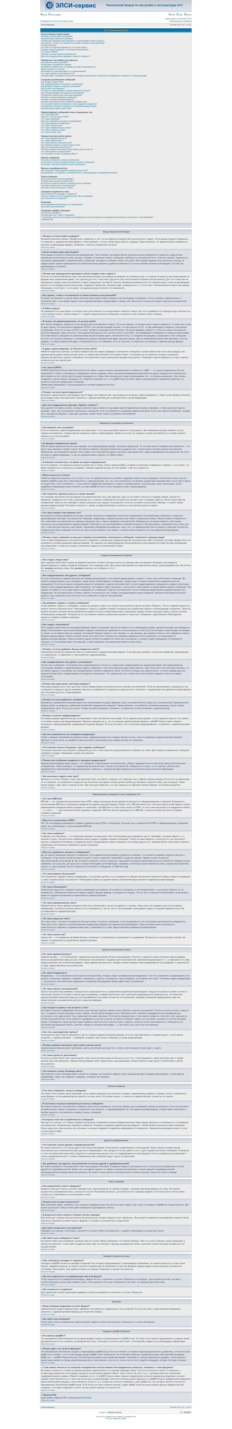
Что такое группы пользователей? (56, 143)
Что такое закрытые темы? (53, 130)
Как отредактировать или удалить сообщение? (62, 84)
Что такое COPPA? (49, 52)
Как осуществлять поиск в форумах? (57, 179)
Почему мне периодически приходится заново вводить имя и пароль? (72, 41)
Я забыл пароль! (48, 45)
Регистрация (55, 15)
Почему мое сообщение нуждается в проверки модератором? (69, 106)
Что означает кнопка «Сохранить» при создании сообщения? (69, 104)
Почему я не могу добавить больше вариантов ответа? (66, 91)
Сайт (173, 15)
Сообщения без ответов (49, 21)
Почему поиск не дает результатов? (57, 181)
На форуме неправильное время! (56, 65)
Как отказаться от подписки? (54, 198)
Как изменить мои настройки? (54, 62)
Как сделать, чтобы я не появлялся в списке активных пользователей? (73, 43)
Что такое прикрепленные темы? (56, 128)
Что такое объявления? (52, 125)
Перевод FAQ (47, 219)
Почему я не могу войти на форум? (57, 36)
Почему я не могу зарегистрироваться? (59, 54)
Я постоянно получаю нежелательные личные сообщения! (67, 162)
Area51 (127, 1341)
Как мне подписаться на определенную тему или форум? (67, 196)
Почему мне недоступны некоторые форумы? (62, 95)
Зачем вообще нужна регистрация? (57, 39)
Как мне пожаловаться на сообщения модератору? (64, 102)
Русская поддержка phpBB (116, 1418)
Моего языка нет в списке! (53, 69)
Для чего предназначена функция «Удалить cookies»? (65, 56)
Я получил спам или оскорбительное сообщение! (63, 164)
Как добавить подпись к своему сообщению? (61, 86)
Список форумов (47, 25)
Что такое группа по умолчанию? (56, 152)
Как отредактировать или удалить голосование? (63, 93)
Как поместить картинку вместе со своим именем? (63, 71)
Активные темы (67, 21)
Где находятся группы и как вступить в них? (60, 145)
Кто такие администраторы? (54, 138)
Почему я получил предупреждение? (57, 99)
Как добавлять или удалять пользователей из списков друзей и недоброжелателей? (79, 173)
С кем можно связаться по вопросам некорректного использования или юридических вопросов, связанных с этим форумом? (97, 217)
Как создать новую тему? (52, 82)
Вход (44, 15)
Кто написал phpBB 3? (51, 213)
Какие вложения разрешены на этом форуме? (62, 204)
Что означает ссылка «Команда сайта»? (59, 154)
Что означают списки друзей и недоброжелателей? (64, 170)
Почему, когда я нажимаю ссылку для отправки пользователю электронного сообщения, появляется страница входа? (94, 76)
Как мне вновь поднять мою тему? (56, 108)
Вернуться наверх (48, 247)
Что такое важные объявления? (55, 123)
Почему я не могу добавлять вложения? (59, 97)
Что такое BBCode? (50, 114)
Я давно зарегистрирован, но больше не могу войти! (64, 50)
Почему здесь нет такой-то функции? (58, 215)
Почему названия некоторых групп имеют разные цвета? (67, 149)
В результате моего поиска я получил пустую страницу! (66, 183)
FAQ (180, 15)
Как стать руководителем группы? (56, 147)
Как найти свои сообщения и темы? (57, 188)
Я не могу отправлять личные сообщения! (60, 160)
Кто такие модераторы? (52, 140)
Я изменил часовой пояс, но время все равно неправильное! (68, 67)
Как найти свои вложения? (53, 207)
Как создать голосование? (53, 88)
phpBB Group (128, 1338)
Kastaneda (86, 1398)
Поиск (188, 15)
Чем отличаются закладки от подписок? (59, 194)
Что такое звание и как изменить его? (58, 73)
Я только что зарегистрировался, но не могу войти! (64, 47)
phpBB (107, 1416)
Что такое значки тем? (51, 132)
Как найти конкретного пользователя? (58, 185)
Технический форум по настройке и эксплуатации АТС (144, 5)
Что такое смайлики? (50, 119)
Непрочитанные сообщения (181, 21)
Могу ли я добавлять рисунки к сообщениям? (61, 121)
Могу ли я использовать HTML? (55, 117)
